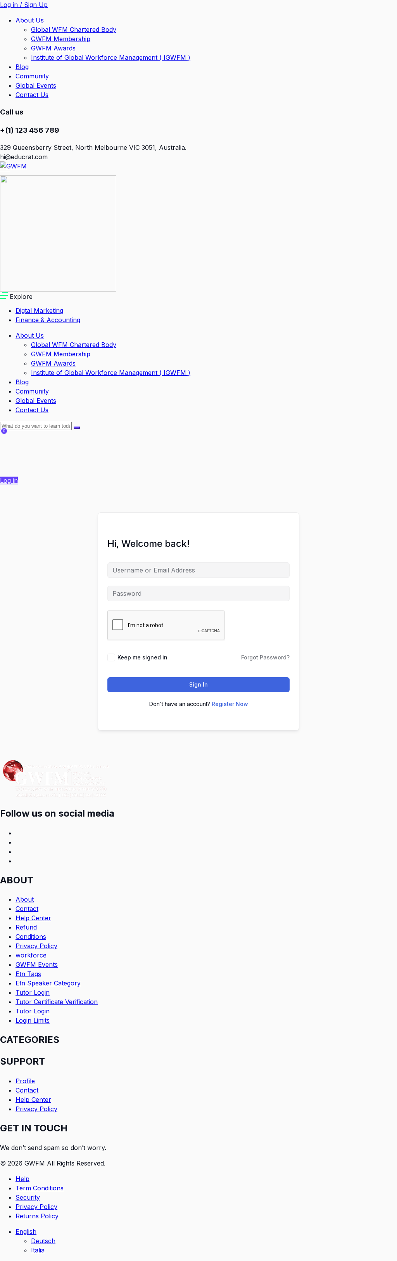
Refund (26, 927)
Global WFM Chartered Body (73, 29)
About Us (30, 20)
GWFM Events (37, 964)
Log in (9, 480)
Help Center (33, 918)
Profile (25, 1081)
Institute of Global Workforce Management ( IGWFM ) (110, 57)
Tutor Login (33, 992)
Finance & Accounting (48, 320)
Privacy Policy (36, 946)
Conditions (31, 936)
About (25, 899)
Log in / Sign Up (24, 5)
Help (22, 1179)
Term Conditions (40, 1188)
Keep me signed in (142, 657)
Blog (22, 67)
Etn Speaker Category (48, 983)
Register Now (230, 704)
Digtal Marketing (39, 310)
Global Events (36, 85)
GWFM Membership (60, 39)
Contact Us (32, 95)
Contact (27, 908)
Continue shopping (30, 461)
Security (28, 1197)
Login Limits (33, 1020)
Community (32, 76)
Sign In (198, 684)
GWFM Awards (53, 48)
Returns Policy (37, 1216)
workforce (31, 955)
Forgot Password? (265, 657)
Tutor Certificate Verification (57, 1002)
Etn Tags (28, 974)
